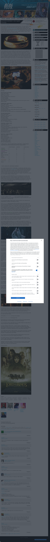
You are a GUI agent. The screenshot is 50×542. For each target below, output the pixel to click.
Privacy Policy (30, 301)
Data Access (25, 301)
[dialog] (25, 271)
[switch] (37, 259)
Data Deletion (19, 301)
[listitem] (25, 257)
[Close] (42, 241)
